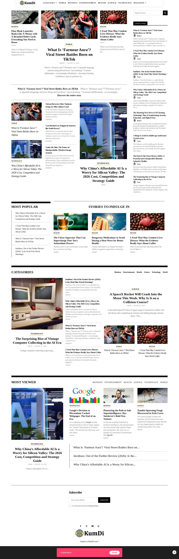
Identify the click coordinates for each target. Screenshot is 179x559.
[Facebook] (80, 526)
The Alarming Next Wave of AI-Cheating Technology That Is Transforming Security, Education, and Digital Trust (149, 115)
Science (135, 289)
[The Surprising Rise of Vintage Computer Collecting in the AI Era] (37, 303)
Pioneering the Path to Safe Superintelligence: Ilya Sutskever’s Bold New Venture (117, 414)
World (69, 44)
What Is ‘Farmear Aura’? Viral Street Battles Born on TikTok (69, 54)
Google (88, 422)
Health (103, 26)
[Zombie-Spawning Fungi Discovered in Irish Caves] (152, 395)
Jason (102, 42)
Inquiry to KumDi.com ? (89, 541)
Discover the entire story (69, 95)
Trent (138, 77)
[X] (86, 526)
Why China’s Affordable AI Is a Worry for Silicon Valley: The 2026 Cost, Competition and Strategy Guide (103, 174)
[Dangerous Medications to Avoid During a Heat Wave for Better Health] (109, 221)
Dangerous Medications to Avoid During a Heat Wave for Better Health (108, 240)
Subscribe (104, 500)
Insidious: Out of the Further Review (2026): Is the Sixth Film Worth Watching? (29, 251)
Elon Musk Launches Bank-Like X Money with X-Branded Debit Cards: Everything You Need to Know (24, 37)
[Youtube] (92, 526)
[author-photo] (135, 35)
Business (14, 26)
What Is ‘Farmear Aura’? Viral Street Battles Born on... (107, 447)
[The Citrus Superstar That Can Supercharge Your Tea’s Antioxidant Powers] (71, 221)
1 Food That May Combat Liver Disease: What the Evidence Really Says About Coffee (113, 35)
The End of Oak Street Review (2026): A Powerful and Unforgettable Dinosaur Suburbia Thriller (148, 158)
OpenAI (109, 435)
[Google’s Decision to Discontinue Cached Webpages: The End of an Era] (84, 395)
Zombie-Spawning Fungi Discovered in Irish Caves (150, 412)
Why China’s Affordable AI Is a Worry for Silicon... (104, 464)
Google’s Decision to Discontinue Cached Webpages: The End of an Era (82, 414)
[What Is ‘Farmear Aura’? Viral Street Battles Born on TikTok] (69, 25)
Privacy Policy (93, 506)
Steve (13, 45)
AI (146, 101)
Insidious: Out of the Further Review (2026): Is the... (105, 456)
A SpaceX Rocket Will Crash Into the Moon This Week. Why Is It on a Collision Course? (136, 298)
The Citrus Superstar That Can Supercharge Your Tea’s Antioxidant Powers (70, 240)
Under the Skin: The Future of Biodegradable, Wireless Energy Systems (58, 150)
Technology (16, 161)
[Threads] (98, 526)
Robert (62, 63)
